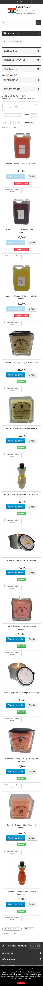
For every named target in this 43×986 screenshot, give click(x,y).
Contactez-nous (26, 2)
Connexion (16, 2)
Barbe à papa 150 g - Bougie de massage (21, 693)
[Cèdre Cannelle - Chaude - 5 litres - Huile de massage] (21, 211)
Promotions (11, 80)
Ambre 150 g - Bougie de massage (21, 560)
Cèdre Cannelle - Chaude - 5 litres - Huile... (21, 231)
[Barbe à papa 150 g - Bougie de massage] (21, 674)
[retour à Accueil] (4, 41)
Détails (4, 110)
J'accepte (21, 983)
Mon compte (8, 965)
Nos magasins (12, 89)
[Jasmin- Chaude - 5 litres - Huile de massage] (21, 277)
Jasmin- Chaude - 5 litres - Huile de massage (21, 297)
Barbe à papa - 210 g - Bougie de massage (21, 627)
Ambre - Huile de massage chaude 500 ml (21, 494)
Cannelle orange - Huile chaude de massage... (21, 892)
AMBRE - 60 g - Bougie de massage (21, 428)
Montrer (27, 115)
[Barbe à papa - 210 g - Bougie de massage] (21, 608)
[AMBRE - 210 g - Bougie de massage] (21, 344)
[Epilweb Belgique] (21, 10)
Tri (3, 115)
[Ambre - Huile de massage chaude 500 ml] (21, 476)
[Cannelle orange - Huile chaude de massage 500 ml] (21, 873)
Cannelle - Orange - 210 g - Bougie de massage (21, 760)
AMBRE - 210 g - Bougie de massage (21, 362)
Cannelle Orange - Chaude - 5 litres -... (21, 164)
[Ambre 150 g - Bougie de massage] (21, 542)
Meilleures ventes (14, 59)
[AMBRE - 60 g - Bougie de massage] (21, 410)
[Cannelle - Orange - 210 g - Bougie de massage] (21, 740)
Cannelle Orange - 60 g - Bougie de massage (21, 826)
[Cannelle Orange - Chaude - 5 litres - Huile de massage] (21, 145)
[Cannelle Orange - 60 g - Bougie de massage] (21, 807)
